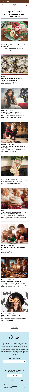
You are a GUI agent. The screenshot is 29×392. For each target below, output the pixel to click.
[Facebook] (7, 381)
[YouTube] (22, 381)
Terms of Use (15, 384)
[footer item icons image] (14, 340)
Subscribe (14, 375)
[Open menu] (2, 5)
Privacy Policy (7, 384)
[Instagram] (12, 381)
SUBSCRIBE (6, 1)
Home (13, 9)
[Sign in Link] (26, 5)
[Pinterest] (17, 381)
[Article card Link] (14, 31)
